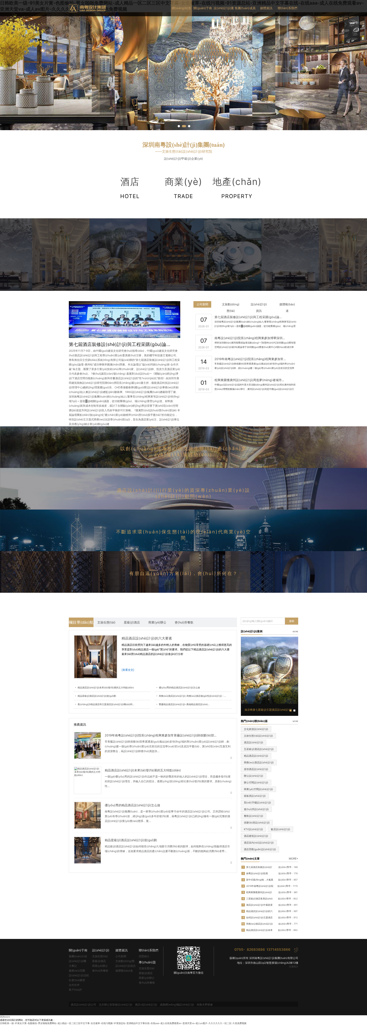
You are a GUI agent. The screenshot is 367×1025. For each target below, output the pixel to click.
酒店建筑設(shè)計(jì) (256, 835)
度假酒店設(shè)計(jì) (256, 769)
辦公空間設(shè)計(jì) (256, 782)
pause (183, 71)
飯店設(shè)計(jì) (280, 829)
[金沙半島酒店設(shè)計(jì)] (147, 254)
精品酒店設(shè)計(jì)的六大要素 (147, 638)
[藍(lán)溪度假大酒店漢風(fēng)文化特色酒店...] (204, 254)
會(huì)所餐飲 (184, 622)
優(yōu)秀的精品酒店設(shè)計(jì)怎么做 (179, 687)
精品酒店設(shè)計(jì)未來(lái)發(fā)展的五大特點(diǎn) (106, 687)
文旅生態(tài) (106, 622)
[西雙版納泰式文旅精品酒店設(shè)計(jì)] (90, 254)
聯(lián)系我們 (287, 8)
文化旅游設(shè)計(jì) (256, 729)
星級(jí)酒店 (132, 622)
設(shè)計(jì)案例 (224, 16)
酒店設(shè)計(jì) (253, 742)
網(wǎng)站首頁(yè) (181, 16)
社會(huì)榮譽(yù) (77, 980)
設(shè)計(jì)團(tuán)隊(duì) (77, 961)
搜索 (291, 621)
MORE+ (293, 858)
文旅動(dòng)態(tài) (230, 305)
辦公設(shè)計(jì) (253, 775)
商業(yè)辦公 (157, 622)
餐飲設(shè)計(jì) (253, 815)
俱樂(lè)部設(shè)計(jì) (257, 822)
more (295, 631)
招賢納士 (144, 956)
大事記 (73, 965)
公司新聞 (202, 304)
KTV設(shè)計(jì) (253, 829)
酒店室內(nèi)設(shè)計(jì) (259, 842)
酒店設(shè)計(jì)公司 (83, 1004)
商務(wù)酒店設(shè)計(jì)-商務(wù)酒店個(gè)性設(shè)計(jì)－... (192, 695)
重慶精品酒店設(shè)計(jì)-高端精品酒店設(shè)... (184, 704)
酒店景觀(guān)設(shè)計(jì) (260, 849)
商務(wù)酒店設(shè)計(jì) (259, 762)
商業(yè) (183, 187)
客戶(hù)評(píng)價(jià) (76, 990)
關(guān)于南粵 (202, 16)
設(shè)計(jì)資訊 (259, 305)
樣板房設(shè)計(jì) (255, 795)
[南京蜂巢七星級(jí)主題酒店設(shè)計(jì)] (32, 254)
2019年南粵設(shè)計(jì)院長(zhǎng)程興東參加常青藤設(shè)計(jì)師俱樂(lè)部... (160, 735)
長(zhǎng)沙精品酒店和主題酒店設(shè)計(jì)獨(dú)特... (106, 704)
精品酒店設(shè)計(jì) (256, 755)
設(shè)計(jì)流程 (79, 975)
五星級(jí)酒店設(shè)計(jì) (259, 749)
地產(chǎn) (237, 187)
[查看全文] (128, 669)
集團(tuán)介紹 (78, 956)
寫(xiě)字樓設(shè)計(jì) (257, 802)
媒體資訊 (266, 8)
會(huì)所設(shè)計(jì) (256, 809)
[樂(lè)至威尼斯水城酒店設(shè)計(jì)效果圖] (262, 254)
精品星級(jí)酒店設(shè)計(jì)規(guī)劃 (97, 695)
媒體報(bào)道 (287, 305)
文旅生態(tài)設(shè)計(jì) (258, 735)
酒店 (130, 187)
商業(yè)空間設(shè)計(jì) (258, 789)
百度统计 (293, 966)
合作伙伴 (74, 984)
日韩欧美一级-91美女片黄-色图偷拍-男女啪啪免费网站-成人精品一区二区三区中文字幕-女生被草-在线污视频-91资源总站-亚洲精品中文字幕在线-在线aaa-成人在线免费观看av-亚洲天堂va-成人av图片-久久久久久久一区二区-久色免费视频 (123, 1023)
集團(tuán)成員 (245, 8)
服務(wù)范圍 (77, 970)
